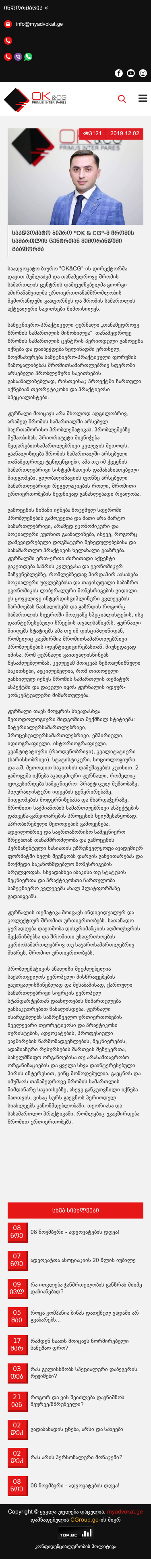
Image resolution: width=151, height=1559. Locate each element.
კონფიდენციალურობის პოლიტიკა (75, 1547)
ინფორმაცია (24, 8)
